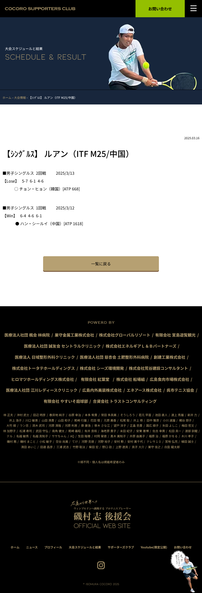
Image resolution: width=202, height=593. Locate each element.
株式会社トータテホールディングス (43, 368)
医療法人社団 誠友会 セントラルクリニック (62, 346)
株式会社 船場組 (130, 379)
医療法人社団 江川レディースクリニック (41, 390)
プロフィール (53, 547)
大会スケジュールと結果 (85, 547)
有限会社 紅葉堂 (97, 379)
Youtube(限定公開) (154, 547)
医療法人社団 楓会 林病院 (27, 335)
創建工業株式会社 (169, 357)
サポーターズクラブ (121, 547)
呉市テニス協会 (180, 390)
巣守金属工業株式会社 (74, 335)
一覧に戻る (101, 264)
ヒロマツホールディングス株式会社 (42, 379)
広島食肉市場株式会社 (169, 379)
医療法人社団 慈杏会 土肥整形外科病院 (114, 357)
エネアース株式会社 (144, 390)
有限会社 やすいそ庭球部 (66, 401)
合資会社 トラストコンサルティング (125, 401)
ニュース (32, 547)
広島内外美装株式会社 (102, 390)
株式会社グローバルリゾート (124, 335)
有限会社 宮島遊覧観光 (175, 335)
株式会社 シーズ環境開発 (102, 368)
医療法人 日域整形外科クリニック (45, 357)
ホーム (15, 547)
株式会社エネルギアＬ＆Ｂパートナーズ (141, 346)
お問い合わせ (160, 9)
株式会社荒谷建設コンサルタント (158, 368)
